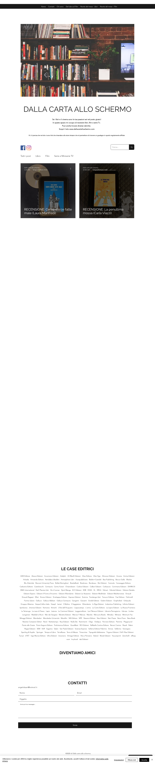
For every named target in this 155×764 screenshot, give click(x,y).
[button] (108, 6)
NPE (80, 618)
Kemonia (46, 608)
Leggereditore (80, 611)
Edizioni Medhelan (99, 594)
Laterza (54, 611)
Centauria (49, 587)
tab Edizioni (83, 639)
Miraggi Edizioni (26, 618)
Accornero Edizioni (51, 576)
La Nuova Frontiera (128, 608)
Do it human (55, 590)
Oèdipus (97, 622)
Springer (39, 632)
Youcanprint (116, 636)
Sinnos (110, 629)
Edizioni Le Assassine (83, 594)
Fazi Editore (120, 597)
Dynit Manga (66, 590)
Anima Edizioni (128, 576)
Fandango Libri (95, 597)
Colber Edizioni (95, 587)
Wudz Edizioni (105, 636)
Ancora (119, 576)
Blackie (129, 580)
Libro (38, 156)
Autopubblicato (82, 580)
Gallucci (39, 601)
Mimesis (118, 615)
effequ (133, 636)
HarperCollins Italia (42, 604)
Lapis (48, 611)
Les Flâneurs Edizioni (95, 611)
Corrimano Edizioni (119, 587)
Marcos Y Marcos (78, 615)
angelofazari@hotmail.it (27, 687)
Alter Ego (97, 576)
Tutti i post (26, 156)
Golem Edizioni (106, 601)
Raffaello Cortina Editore (99, 625)
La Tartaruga (26, 611)
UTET (27, 636)
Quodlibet (74, 625)
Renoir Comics (115, 625)
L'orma (88, 608)
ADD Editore (25, 576)
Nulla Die (74, 622)
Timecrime (83, 632)
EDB (84, 590)
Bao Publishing (108, 580)
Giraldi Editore (93, 601)
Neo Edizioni (101, 618)
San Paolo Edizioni (66, 629)
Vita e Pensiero (86, 636)
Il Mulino (66, 604)
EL (94, 590)
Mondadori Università (51, 618)
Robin (130, 625)
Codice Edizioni (82, 587)
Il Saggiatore (76, 604)
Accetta (144, 760)
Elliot (37, 597)
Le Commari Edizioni (66, 611)
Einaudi (128, 594)
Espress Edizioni (75, 597)
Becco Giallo (120, 580)
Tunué (21, 636)
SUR (43, 629)
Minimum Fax (127, 615)
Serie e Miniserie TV (63, 156)
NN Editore (73, 618)
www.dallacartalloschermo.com (82, 129)
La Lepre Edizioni (112, 608)
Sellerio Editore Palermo (97, 629)
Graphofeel (117, 601)
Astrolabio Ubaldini (52, 580)
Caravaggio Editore (123, 583)
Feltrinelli (129, 597)
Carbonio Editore (26, 587)
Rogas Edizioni (29, 629)
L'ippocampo (79, 608)
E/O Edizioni (76, 590)
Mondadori (37, 618)
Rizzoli (125, 625)
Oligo (91, 622)
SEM (38, 629)
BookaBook (74, 583)
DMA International (27, 590)
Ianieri (59, 604)
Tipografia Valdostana (97, 632)
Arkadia (26, 580)
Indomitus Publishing (113, 604)
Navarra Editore (89, 618)
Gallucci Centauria (63, 601)
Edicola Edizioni (115, 590)
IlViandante (86, 604)
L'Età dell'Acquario (65, 608)
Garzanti (83, 601)
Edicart (105, 590)
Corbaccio (107, 587)
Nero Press (121, 618)
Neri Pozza (112, 618)
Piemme (119, 622)
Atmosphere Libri (67, 580)
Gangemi (75, 601)
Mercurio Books (100, 615)
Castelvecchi (39, 587)
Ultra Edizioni (52, 636)
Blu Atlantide (29, 583)
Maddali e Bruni (37, 615)
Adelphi (63, 576)
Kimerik (54, 608)
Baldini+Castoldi (95, 580)
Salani (56, 629)
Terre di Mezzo (72, 632)
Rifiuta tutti (132, 760)
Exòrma (85, 597)
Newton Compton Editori (32, 622)
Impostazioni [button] (119, 760)
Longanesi (26, 615)
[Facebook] (23, 147)
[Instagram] (29, 147)
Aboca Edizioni (37, 576)
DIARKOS (131, 587)
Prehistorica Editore (61, 625)
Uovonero (62, 636)
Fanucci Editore (108, 597)
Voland (95, 636)
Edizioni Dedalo (129, 590)
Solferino (118, 629)
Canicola (111, 583)
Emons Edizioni (45, 597)
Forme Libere (29, 601)
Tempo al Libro (50, 632)
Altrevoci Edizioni (108, 576)
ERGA (99, 590)
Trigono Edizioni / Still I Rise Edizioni (120, 632)
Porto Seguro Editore (44, 625)
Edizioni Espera (29, 594)
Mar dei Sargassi (51, 615)
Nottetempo (53, 622)
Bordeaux (92, 583)
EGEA (90, 590)
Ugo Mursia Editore (38, 636)
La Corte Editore (98, 608)
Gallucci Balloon (49, 601)
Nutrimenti (83, 622)
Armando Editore (37, 580)
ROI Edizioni (84, 625)
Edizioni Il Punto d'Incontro (47, 594)
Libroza (124, 611)
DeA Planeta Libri (42, 590)
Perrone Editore (108, 622)
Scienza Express (81, 629)
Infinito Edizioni (128, 604)
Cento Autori (59, 587)
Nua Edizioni (64, 622)
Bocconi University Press (44, 583)
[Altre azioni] (71, 168)
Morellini (64, 618)
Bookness (83, 583)
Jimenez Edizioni (35, 608)
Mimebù (110, 615)
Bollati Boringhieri (62, 583)
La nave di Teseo (38, 611)
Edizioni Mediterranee (115, 594)
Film (47, 156)
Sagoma (49, 629)
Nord (45, 622)
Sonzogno (126, 629)
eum (68, 639)
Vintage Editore (73, 636)
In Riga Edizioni (98, 604)
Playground (128, 622)
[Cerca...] (131, 147)
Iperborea (23, 608)
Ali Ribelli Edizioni (74, 576)
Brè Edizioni (102, 583)
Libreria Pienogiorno (112, 611)
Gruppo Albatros (27, 604)
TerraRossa (61, 632)
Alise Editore (87, 576)
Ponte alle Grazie (28, 625)
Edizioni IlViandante (66, 594)
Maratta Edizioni (65, 615)
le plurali (74, 639)
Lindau (131, 611)
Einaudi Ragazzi (28, 597)
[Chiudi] (152, 760)
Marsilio (89, 615)
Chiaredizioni (70, 587)
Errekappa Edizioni (60, 597)
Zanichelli (125, 636)
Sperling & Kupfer (28, 632)
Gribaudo (127, 601)
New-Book (131, 618)
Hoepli (53, 604)
